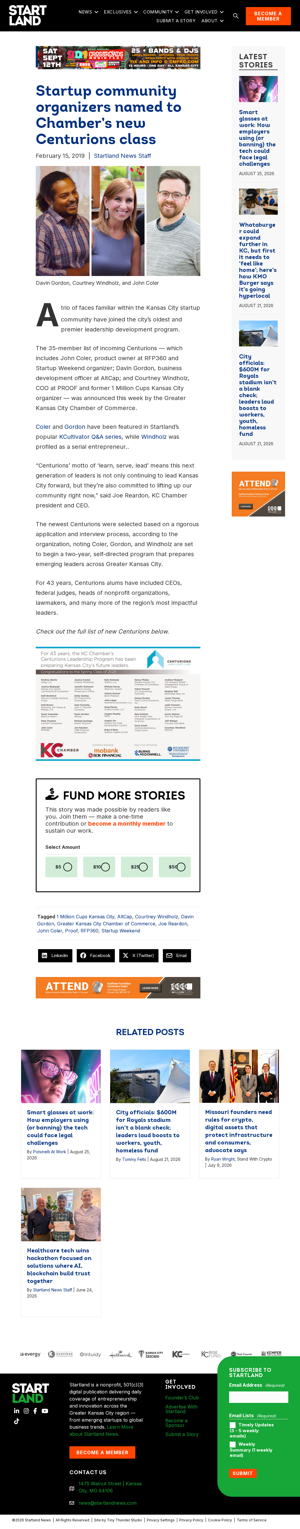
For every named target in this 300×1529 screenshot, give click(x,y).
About (210, 20)
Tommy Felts (134, 1159)
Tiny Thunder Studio (124, 1520)
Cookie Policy (220, 1520)
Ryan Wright (223, 1159)
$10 (97, 867)
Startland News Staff (122, 155)
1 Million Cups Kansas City (85, 917)
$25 (135, 867)
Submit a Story (175, 20)
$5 (58, 867)
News (85, 12)
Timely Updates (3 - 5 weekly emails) (252, 1430)
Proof (71, 931)
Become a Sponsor (176, 1423)
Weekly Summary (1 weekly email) (251, 1450)
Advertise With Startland (181, 1409)
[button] (96, 12)
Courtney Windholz (156, 917)
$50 (173, 867)
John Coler (49, 931)
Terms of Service (252, 1520)
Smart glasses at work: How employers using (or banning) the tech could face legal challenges (257, 138)
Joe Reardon (172, 924)
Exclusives (118, 12)
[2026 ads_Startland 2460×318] (118, 57)
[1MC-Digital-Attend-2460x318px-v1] (118, 987)
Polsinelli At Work (49, 1151)
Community (158, 12)
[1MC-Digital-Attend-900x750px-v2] (258, 475)
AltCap (124, 917)
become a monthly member (127, 823)
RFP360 (89, 931)
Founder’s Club (182, 1398)
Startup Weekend (120, 931)
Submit (243, 1473)
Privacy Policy (191, 1520)
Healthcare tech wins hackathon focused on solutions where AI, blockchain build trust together (59, 1266)
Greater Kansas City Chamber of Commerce (106, 924)
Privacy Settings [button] (161, 1520)
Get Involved (201, 12)
